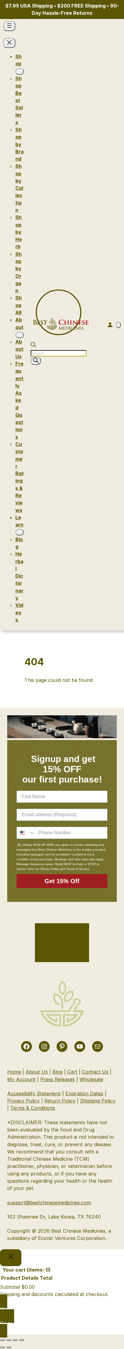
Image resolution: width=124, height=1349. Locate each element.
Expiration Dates (84, 1093)
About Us (37, 1072)
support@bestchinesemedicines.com (49, 1203)
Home (14, 1072)
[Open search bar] (33, 346)
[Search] (36, 361)
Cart (72, 1072)
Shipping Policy (97, 1101)
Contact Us (95, 1072)
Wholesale (91, 1079)
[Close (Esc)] (21, 1340)
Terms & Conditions (32, 1108)
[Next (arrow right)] (8, 1347)
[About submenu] (19, 335)
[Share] (15, 1340)
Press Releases (57, 1079)
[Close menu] (9, 43)
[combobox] (26, 833)
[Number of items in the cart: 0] (118, 325)
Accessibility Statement (34, 1093)
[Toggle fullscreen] (8, 1340)
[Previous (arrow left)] (2, 1347)
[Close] (10, 1257)
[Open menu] (9, 26)
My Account (21, 1079)
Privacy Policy (23, 1101)
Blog (57, 1072)
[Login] (110, 324)
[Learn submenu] (19, 532)
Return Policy (60, 1101)
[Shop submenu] (19, 71)
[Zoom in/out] (2, 1340)
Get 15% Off (62, 881)
